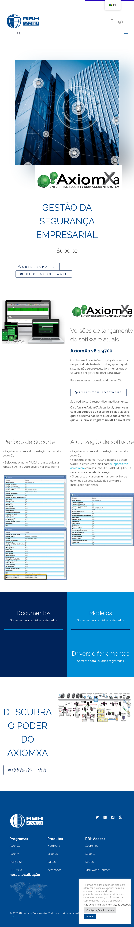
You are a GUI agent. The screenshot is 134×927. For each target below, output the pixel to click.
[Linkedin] (105, 817)
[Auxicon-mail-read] (120, 817)
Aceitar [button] (90, 916)
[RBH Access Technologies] (23, 21)
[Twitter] (97, 817)
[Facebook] (112, 817)
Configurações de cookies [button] (100, 910)
